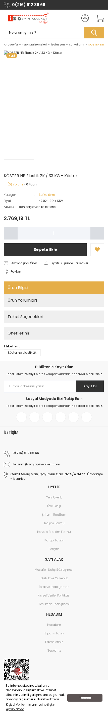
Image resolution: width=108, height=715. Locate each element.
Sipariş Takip (54, 633)
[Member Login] (83, 18)
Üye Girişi (54, 506)
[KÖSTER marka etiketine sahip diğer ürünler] (19, 165)
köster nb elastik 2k (22, 352)
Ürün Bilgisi (18, 288)
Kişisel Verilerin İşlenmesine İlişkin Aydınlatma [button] (30, 706)
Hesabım (54, 625)
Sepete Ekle (45, 249)
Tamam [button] (85, 698)
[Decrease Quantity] (11, 233)
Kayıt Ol (90, 386)
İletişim (54, 549)
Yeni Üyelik (54, 497)
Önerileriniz (19, 333)
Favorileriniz (54, 642)
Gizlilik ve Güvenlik (54, 578)
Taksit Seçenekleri (25, 317)
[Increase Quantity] (97, 233)
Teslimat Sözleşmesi (54, 604)
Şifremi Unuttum (54, 514)
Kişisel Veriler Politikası (54, 595)
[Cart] (98, 18)
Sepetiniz (54, 650)
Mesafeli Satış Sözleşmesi (54, 569)
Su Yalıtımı (47, 195)
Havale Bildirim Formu (54, 532)
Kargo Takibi (54, 540)
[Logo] (28, 18)
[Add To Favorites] (97, 249)
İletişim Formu (54, 523)
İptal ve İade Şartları (54, 587)
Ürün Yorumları (22, 300)
